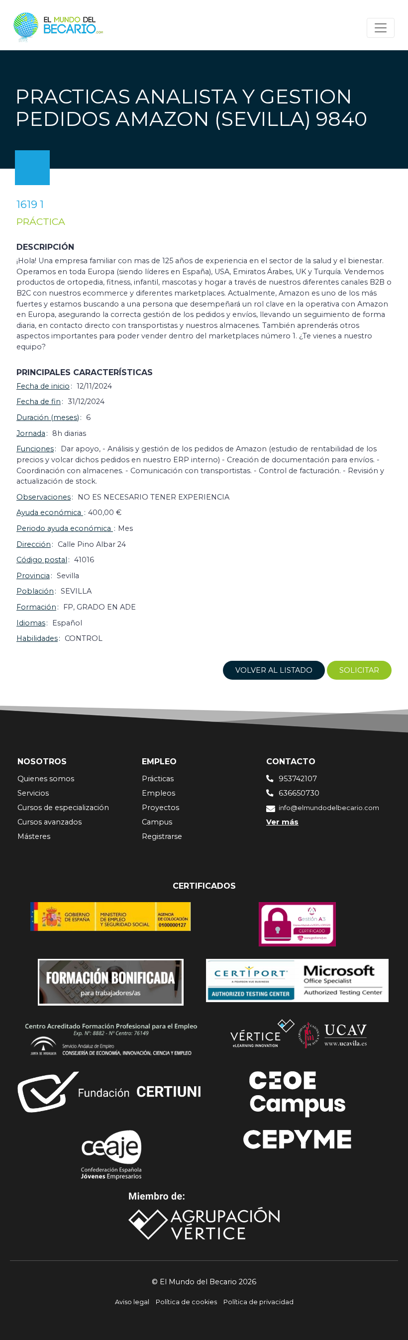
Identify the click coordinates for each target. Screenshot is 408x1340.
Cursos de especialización (63, 807)
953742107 (298, 778)
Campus (157, 822)
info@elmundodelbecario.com (329, 808)
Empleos (158, 793)
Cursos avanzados (49, 822)
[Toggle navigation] (381, 28)
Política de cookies (186, 1302)
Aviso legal (132, 1302)
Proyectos (160, 807)
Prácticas (158, 778)
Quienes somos (45, 778)
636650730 (299, 793)
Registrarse (162, 836)
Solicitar (359, 670)
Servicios (33, 793)
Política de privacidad (258, 1302)
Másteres (33, 836)
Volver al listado (273, 670)
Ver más (282, 822)
